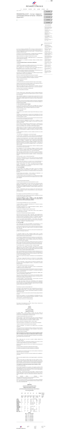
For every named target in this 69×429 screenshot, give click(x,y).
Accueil (17, 10)
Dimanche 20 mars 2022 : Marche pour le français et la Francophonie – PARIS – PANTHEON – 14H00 (48, 49)
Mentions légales (43, 426)
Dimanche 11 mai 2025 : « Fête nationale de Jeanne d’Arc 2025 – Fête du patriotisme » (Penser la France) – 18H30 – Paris (48, 65)
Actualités (25, 9)
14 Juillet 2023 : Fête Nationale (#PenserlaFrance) (48, 51)
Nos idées (30, 9)
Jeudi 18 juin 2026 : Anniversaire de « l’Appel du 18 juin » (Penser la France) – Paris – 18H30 (48, 39)
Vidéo (34, 9)
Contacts (43, 427)
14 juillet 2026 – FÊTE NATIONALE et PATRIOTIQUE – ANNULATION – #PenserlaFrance (48, 30)
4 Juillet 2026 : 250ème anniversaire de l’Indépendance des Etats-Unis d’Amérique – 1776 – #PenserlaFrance (48, 33)
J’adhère (38, 9)
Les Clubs (48, 17)
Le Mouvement (48, 14)
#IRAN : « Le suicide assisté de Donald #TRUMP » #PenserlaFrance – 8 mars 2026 (48, 69)
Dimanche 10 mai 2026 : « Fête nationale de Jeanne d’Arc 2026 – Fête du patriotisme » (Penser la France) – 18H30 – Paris (48, 60)
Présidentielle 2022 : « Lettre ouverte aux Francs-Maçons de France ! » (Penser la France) (48, 63)
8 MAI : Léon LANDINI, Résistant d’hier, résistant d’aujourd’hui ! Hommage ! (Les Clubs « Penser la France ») (48, 71)
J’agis (47, 9)
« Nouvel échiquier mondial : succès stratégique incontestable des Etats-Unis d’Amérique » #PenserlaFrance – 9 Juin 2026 (48, 36)
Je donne (43, 9)
